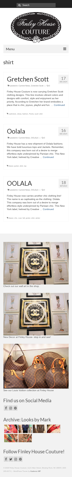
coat (20, 218)
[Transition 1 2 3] (53, 429)
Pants (31, 114)
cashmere (12, 114)
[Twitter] (11, 459)
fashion (25, 114)
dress (19, 114)
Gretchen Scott (37, 86)
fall (24, 218)
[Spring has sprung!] (10, 429)
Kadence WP (35, 471)
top (25, 166)
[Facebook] (6, 408)
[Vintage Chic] (10, 438)
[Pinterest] (15, 408)
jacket (16, 166)
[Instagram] (11, 408)
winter (37, 218)
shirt (41, 114)
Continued (59, 105)
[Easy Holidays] (25, 429)
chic (15, 218)
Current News (24, 86)
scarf (36, 114)
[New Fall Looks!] (39, 429)
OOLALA (34, 138)
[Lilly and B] (25, 438)
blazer (11, 166)
